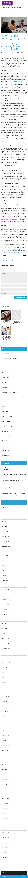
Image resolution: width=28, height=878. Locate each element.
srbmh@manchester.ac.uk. (12, 252)
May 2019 (4, 857)
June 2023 (4, 672)
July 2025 (4, 560)
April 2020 (4, 823)
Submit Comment (21, 297)
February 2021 (5, 779)
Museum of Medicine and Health (10, 392)
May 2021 (4, 764)
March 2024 (5, 633)
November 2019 (6, 842)
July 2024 (4, 614)
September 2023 (6, 662)
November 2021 (6, 745)
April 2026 (4, 526)
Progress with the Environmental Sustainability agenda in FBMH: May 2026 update (13, 494)
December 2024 (6, 594)
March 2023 (5, 687)
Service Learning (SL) (7, 426)
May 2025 (4, 570)
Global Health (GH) (6, 373)
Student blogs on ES (7, 441)
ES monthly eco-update (8, 368)
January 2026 (5, 541)
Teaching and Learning (8, 445)
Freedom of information (12, 874)
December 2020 (6, 789)
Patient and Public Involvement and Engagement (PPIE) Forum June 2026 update (14, 474)
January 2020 (5, 837)
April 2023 (4, 682)
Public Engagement (7, 416)
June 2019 (4, 852)
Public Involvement (7, 421)
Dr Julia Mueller (15, 69)
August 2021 (5, 755)
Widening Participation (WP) (9, 455)
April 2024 (4, 628)
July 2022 (4, 716)
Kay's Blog (4, 382)
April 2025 (4, 575)
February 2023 (5, 692)
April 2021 (4, 769)
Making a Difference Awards (9, 387)
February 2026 (5, 536)
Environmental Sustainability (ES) (10, 358)
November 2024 (6, 599)
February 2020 (5, 833)
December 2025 (6, 546)
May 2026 (4, 522)
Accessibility (3, 874)
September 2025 (6, 551)
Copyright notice (18, 872)
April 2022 (4, 721)
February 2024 (5, 638)
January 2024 (5, 643)
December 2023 (6, 648)
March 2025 (5, 580)
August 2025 (5, 556)
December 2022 (6, 701)
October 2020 (5, 799)
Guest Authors (20, 52)
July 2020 (4, 808)
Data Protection (10, 872)
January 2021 (5, 784)
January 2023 (5, 697)
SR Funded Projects (7, 436)
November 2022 (6, 706)
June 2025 (4, 565)
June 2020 (4, 813)
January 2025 (5, 590)
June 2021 (4, 760)
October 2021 (5, 750)
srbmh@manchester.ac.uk (17, 246)
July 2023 (4, 667)
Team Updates (5, 450)
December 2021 (6, 740)
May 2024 (4, 624)
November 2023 (6, 653)
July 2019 (4, 847)
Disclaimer (3, 872)
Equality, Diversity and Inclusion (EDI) (11, 363)
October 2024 (5, 604)
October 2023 (5, 658)
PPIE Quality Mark (6, 411)
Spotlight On (5, 431)
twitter (16, 250)
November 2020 (6, 794)
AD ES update (5, 353)
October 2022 (5, 711)
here (16, 95)
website (25, 250)
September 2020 (6, 803)
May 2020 (4, 818)
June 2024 (4, 619)
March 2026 (5, 531)
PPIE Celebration (6, 402)
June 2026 (4, 517)
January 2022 (5, 735)
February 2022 (5, 730)
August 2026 (5, 507)
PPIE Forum (5, 407)
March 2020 (5, 828)
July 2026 (4, 512)
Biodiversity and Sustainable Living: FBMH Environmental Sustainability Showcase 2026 (13, 481)
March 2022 (5, 726)
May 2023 (4, 677)
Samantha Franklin (6, 52)
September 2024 (6, 609)
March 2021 (5, 774)
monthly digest (4, 250)
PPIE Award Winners (7, 397)
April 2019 (4, 862)
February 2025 (5, 585)
